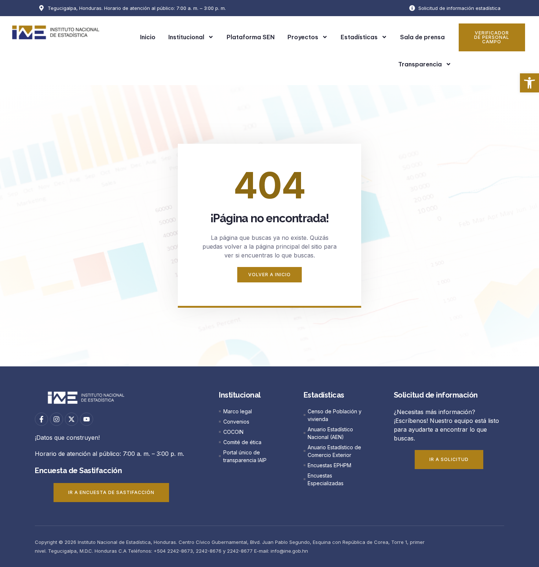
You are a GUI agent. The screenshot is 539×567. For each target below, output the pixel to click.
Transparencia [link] (420, 64)
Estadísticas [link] (359, 37)
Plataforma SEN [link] (251, 37)
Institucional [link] (186, 37)
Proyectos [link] (302, 37)
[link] (529, 82)
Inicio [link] (147, 37)
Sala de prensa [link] (422, 37)
